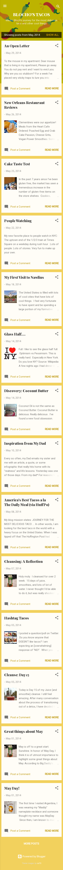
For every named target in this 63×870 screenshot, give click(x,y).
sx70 (39, 863)
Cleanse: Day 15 (16, 674)
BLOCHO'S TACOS (31, 14)
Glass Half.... (15, 334)
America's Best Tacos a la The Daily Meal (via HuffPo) (26, 502)
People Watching (18, 220)
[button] (57, 46)
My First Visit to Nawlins (24, 277)
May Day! (11, 788)
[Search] (58, 7)
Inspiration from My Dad (25, 443)
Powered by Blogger (34, 856)
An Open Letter (17, 45)
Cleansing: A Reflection (23, 561)
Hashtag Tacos (16, 618)
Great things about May (23, 731)
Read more (52, 88)
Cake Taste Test (17, 163)
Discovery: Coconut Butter (26, 390)
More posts (31, 843)
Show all (52, 34)
